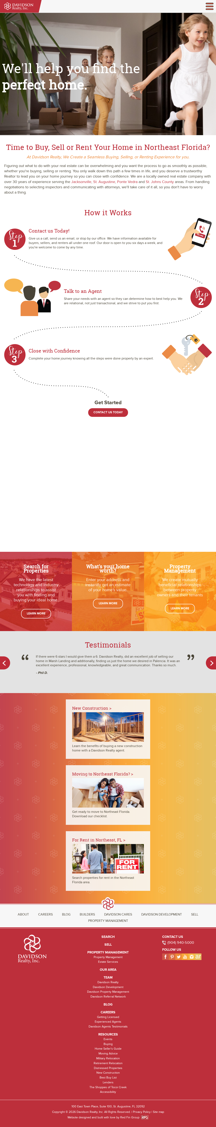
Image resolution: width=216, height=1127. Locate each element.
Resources (108, 1034)
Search (108, 937)
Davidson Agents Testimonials (108, 1026)
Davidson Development (161, 914)
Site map (158, 1112)
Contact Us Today (108, 412)
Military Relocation (108, 1058)
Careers (45, 914)
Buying (108, 1044)
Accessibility (108, 1092)
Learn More (36, 613)
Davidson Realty (108, 982)
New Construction (108, 1072)
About (23, 914)
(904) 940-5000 (180, 942)
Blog (66, 914)
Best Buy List (108, 1077)
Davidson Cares (118, 914)
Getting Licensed (108, 1017)
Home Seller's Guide (108, 1048)
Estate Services (108, 962)
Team (108, 977)
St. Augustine (104, 182)
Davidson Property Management (108, 992)
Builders (87, 914)
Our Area (108, 970)
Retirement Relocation (108, 1063)
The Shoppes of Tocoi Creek (108, 1087)
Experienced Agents (108, 1021)
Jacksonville (81, 182)
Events (108, 1039)
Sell (194, 914)
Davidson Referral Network (108, 996)
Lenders (108, 1082)
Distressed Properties (108, 1068)
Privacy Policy (142, 1112)
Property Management (108, 921)
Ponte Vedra (127, 182)
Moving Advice (108, 1053)
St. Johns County (160, 182)
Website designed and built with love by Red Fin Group (105, 1117)
